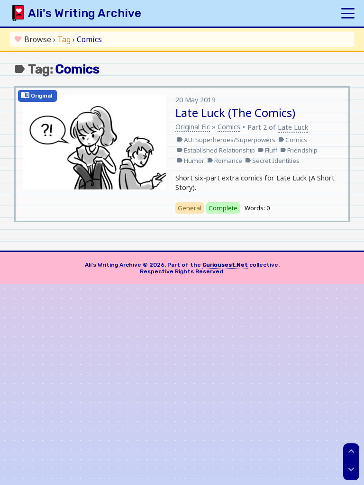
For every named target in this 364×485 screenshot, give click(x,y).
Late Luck (293, 127)
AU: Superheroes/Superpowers (226, 139)
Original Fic (192, 126)
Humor (190, 160)
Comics (229, 126)
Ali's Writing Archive (84, 13)
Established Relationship (216, 150)
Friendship (299, 150)
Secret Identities (272, 160)
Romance (224, 160)
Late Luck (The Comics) (235, 112)
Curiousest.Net (225, 264)
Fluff (267, 150)
